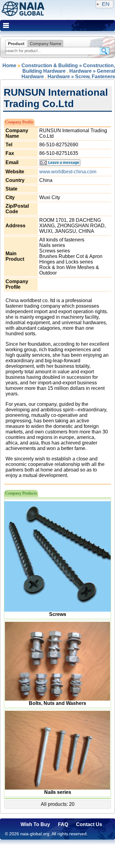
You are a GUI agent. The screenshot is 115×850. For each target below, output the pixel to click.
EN (106, 4)
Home (9, 65)
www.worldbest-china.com (67, 171)
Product (16, 43)
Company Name (45, 43)
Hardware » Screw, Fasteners (81, 76)
